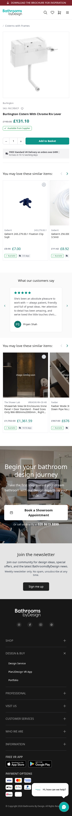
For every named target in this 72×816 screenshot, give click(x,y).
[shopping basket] (60, 12)
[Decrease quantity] (6, 141)
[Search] (45, 12)
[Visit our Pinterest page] (52, 625)
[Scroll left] (61, 174)
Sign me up (36, 586)
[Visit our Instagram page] (19, 625)
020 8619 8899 (48, 524)
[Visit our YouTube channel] (41, 625)
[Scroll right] (67, 174)
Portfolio (13, 680)
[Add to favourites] (22, 108)
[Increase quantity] (21, 141)
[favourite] (53, 12)
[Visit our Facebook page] (30, 625)
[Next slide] (67, 305)
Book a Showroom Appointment (38, 512)
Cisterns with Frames (17, 25)
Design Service (17, 663)
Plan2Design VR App (20, 671)
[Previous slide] (4, 305)
